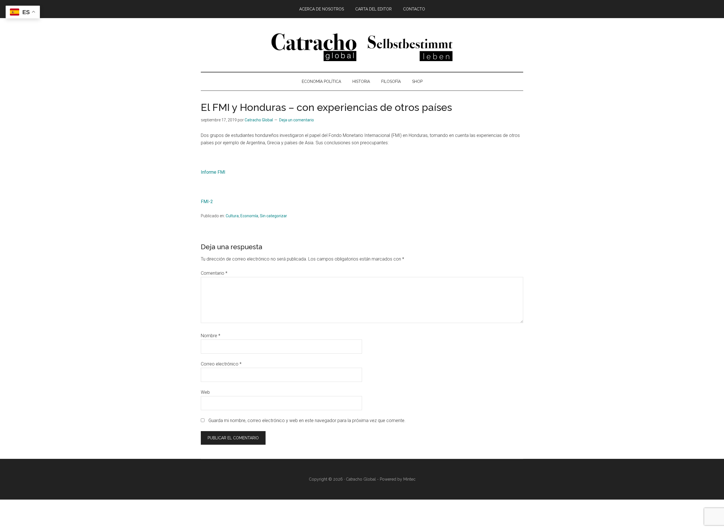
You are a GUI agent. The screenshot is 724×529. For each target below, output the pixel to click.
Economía (249, 216)
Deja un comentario (296, 120)
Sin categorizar (273, 216)
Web (205, 392)
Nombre (210, 335)
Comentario (214, 273)
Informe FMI (213, 172)
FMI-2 (207, 201)
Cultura (232, 216)
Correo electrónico (221, 364)
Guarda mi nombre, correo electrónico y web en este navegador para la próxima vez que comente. (307, 420)
